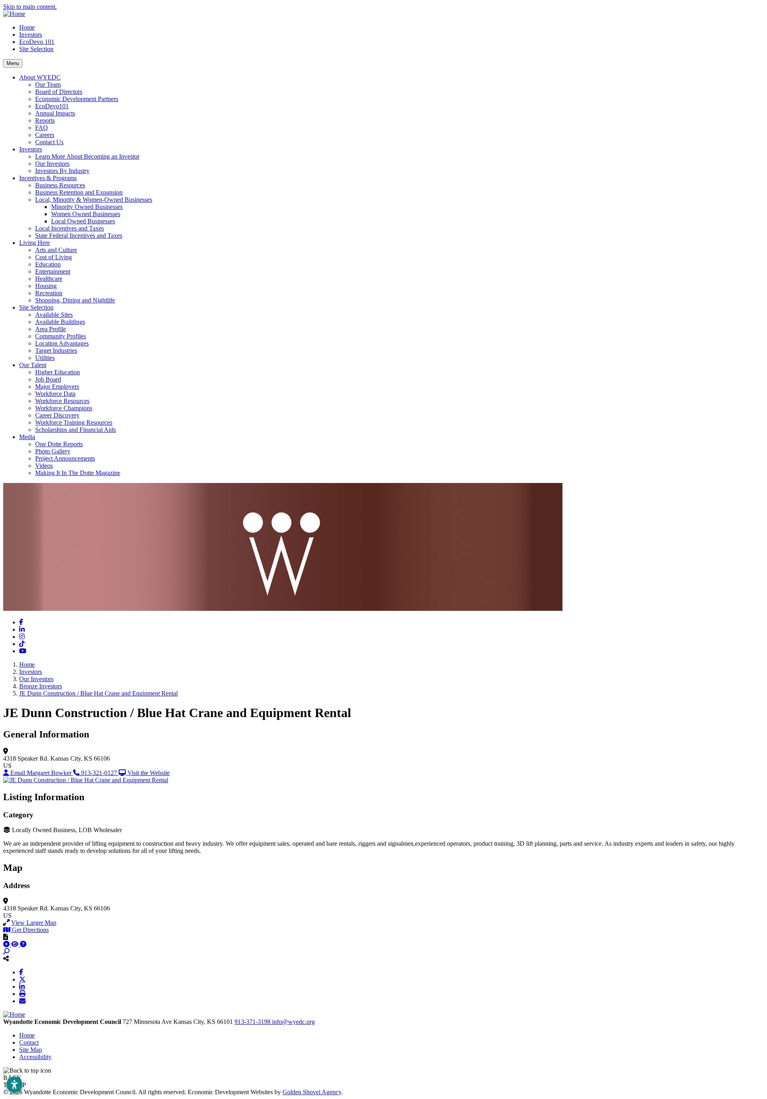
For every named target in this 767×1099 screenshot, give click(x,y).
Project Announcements (65, 458)
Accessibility (35, 1056)
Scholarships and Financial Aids (75, 429)
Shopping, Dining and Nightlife (75, 300)
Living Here (34, 242)
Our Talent (32, 365)
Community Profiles (60, 336)
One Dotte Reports (59, 444)
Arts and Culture (56, 249)
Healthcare (48, 278)
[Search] (6, 951)
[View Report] (15, 944)
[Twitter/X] (22, 979)
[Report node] (5, 937)
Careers (44, 134)
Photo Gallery (52, 451)
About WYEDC (40, 77)
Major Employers (57, 386)
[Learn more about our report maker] (23, 944)
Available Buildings (60, 321)
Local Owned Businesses (83, 221)
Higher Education (57, 372)
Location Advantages (62, 343)
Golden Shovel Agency (311, 1092)
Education (48, 264)
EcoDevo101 (52, 106)
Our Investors (52, 163)
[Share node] (6, 958)
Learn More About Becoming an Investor (87, 156)
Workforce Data (55, 393)
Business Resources (60, 185)
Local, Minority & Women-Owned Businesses (93, 199)
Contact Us (49, 142)
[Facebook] (21, 972)
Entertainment (52, 271)
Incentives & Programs (48, 178)
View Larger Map (33, 922)
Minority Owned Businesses (87, 206)
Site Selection (36, 49)
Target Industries (56, 350)
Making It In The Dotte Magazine (77, 472)
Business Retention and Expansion (79, 192)
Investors (30, 34)
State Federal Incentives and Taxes (78, 235)
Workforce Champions (63, 408)
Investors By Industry (62, 170)
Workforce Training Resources (73, 422)
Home (27, 27)
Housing (46, 285)
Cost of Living (53, 257)
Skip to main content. (30, 6)
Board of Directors (58, 91)
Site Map (30, 1049)
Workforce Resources (62, 400)
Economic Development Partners (76, 98)
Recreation (48, 293)
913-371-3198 (253, 1021)
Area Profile (50, 329)
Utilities (45, 357)
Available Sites (54, 314)
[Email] (22, 1001)
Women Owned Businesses (85, 214)
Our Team (48, 84)
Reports (45, 120)
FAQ (41, 127)
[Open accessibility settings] (14, 1085)
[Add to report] (7, 944)
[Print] (22, 993)
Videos (44, 465)
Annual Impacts (55, 113)
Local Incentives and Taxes (69, 228)
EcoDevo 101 (36, 41)
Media (27, 436)
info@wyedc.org (293, 1021)
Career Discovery (57, 415)
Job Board (48, 379)
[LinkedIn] (22, 986)
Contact (29, 1042)
